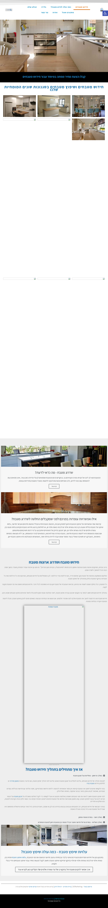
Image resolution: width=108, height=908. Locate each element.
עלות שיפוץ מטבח (19, 857)
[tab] (54, 775)
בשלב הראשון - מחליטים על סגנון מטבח (87, 775)
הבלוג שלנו (32, 7)
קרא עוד (54, 486)
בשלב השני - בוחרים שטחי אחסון (90, 817)
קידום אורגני (32, 886)
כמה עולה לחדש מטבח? (61, 7)
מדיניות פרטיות (49, 898)
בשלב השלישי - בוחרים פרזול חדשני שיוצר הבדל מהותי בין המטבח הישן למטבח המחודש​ (70, 822)
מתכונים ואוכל (68, 13)
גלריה (43, 7)
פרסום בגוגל (88, 886)
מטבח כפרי (90, 783)
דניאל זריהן (58, 886)
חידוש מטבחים (82, 7)
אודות (55, 13)
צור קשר (44, 13)
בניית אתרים (67, 886)
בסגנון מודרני (14, 781)
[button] (57, 70)
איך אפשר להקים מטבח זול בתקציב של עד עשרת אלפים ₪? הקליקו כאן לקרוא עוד (54, 869)
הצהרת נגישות (59, 898)
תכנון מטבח (18, 796)
